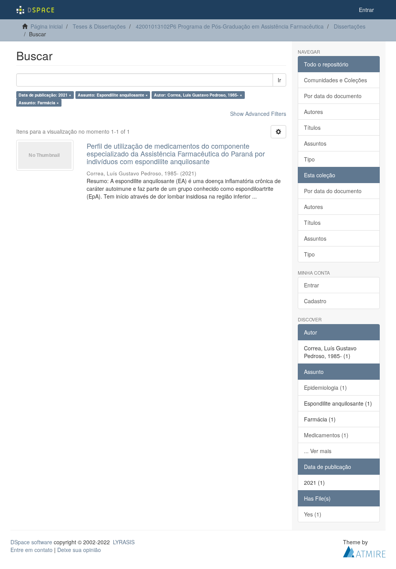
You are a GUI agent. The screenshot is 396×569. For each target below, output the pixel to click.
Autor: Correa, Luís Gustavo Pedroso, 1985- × (198, 95)
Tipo (309, 159)
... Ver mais (317, 451)
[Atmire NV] (364, 550)
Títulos (312, 127)
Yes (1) (312, 514)
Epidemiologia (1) (325, 387)
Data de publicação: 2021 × (45, 95)
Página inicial (47, 26)
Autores (313, 111)
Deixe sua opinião (79, 550)
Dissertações (349, 26)
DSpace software (31, 542)
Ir (279, 80)
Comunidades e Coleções (335, 80)
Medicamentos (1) (326, 435)
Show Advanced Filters (258, 113)
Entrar (311, 285)
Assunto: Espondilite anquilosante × (113, 95)
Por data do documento (333, 96)
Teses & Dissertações (99, 26)
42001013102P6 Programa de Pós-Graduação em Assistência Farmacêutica (230, 26)
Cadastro (315, 301)
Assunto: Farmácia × (39, 102)
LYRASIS (124, 542)
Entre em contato (31, 550)
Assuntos (315, 143)
